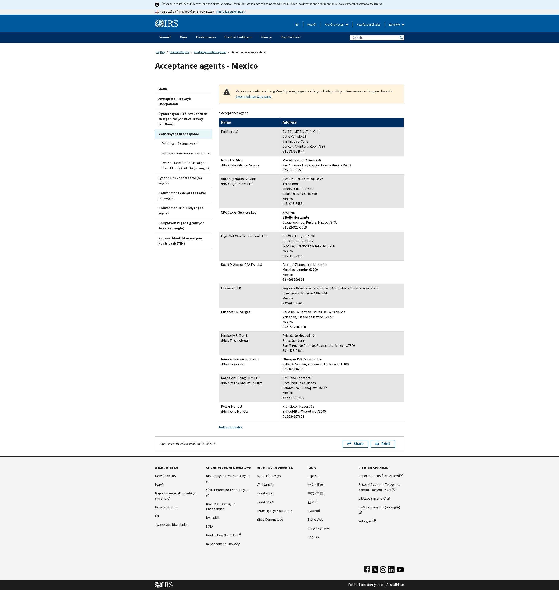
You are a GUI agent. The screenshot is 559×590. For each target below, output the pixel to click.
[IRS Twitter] (375, 569)
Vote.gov (364, 521)
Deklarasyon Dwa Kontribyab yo (227, 478)
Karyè (159, 484)
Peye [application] (183, 37)
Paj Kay (160, 52)
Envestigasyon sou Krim (275, 510)
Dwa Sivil (212, 517)
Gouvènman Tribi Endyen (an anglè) (180, 210)
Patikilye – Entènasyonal (180, 143)
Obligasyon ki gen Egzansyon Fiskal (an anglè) (181, 226)
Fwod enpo (265, 493)
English (313, 537)
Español (313, 476)
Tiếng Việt (315, 519)
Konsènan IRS (165, 476)
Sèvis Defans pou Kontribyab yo (227, 492)
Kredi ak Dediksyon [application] (238, 37)
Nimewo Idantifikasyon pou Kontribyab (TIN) (180, 241)
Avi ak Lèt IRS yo (269, 476)
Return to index (230, 427)
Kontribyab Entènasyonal (210, 52)
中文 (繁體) (315, 493)
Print (385, 443)
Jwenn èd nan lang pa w (253, 96)
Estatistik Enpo (166, 507)
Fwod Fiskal (265, 502)
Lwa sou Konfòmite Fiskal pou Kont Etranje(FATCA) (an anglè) (185, 165)
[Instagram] (383, 569)
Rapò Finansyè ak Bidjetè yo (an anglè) (175, 496)
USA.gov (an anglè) (372, 498)
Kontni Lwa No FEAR (221, 535)
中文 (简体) (315, 484)
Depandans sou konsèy (223, 544)
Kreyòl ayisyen (334, 24)
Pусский (313, 510)
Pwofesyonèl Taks (368, 24)
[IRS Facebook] (367, 569)
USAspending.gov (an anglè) (379, 507)
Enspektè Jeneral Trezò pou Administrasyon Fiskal (379, 487)
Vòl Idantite (265, 484)
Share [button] (359, 443)
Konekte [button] (394, 24)
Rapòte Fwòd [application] (291, 37)
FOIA (209, 526)
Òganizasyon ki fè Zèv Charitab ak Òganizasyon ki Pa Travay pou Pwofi (182, 119)
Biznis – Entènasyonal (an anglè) (186, 153)
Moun (162, 89)
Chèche (401, 37)
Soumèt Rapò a (179, 52)
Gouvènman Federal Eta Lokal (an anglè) (182, 195)
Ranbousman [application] (206, 37)
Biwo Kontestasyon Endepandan (220, 506)
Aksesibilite (395, 585)
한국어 (312, 502)
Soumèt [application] (165, 37)
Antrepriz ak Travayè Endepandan (174, 101)
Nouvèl (311, 24)
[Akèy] (166, 22)
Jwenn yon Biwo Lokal (171, 524)
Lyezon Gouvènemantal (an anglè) (180, 180)
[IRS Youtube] (400, 569)
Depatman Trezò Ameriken (378, 476)
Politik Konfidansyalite (365, 585)
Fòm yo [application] (266, 37)
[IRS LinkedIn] (391, 569)
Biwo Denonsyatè (270, 519)
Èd (297, 24)
